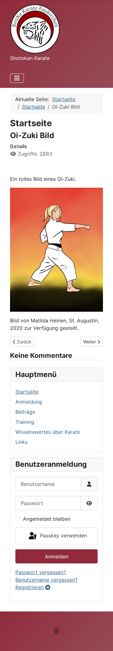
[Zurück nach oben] (102, 639)
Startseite (27, 392)
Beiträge (25, 412)
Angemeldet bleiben (46, 519)
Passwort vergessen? (40, 572)
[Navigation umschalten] (17, 78)
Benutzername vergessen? (46, 580)
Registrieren (30, 587)
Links (21, 442)
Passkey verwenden (62, 535)
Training (24, 422)
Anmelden (56, 556)
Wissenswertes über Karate (47, 432)
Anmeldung (28, 402)
